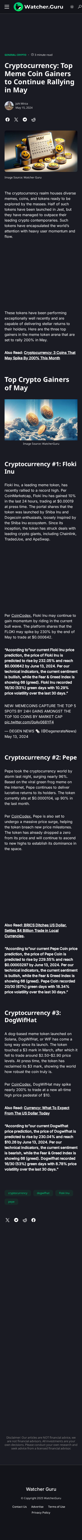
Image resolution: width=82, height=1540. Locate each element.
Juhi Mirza (21, 103)
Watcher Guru (41, 1489)
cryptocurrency (17, 1193)
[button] (7, 7)
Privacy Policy (41, 1512)
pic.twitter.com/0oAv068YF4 (29, 722)
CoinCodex (21, 615)
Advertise (37, 1506)
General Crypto (15, 54)
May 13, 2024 (16, 736)
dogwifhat (43, 1193)
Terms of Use (56, 1506)
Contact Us (19, 1506)
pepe (11, 1201)
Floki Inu (64, 1193)
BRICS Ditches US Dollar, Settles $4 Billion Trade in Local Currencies (36, 930)
